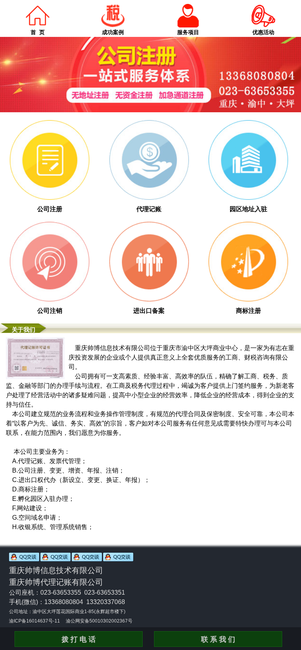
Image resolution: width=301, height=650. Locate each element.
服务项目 (188, 32)
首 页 (38, 32)
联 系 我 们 (218, 639)
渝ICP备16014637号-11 (34, 621)
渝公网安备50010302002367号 (99, 621)
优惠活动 (263, 32)
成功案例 (113, 32)
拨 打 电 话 (79, 639)
